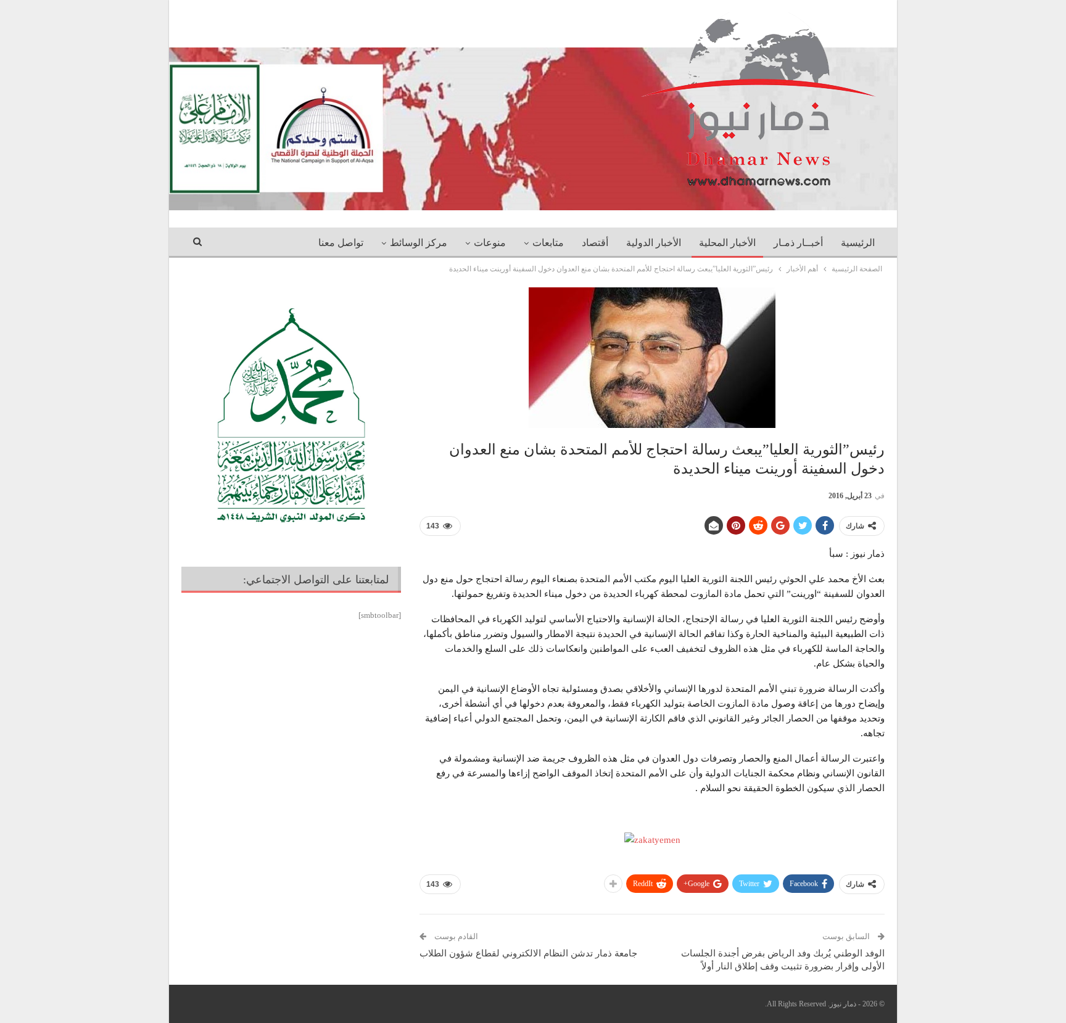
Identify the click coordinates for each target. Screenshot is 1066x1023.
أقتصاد (595, 242)
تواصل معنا (340, 242)
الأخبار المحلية (727, 242)
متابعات (548, 242)
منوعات (490, 242)
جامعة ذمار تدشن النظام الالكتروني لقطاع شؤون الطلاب (528, 953)
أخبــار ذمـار (798, 242)
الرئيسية (858, 242)
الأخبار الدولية (653, 242)
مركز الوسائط (418, 242)
